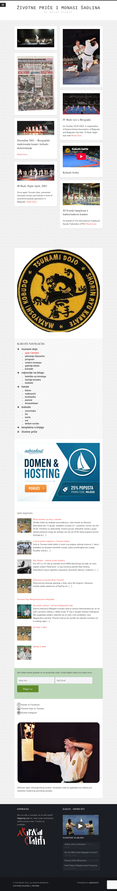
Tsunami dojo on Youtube (32, 708)
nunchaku (30, 411)
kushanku (30, 397)
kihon (28, 390)
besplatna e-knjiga (33, 427)
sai (26, 420)
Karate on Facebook (30, 705)
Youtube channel (21, 886)
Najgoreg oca (23, 818)
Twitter (35, 886)
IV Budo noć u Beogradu (77, 119)
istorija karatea (33, 379)
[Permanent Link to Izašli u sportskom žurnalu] (35, 111)
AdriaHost (93, 882)
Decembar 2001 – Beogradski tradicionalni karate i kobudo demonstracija (33, 144)
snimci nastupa (33, 362)
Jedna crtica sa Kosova (74, 844)
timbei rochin (32, 423)
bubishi (29, 383)
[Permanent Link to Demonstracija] (81, 83)
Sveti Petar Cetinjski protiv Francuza (80, 865)
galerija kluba (32, 366)
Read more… (77, 135)
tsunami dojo (30, 349)
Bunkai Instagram (29, 713)
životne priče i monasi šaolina (58, 8)
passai (28, 400)
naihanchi (30, 393)
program (29, 359)
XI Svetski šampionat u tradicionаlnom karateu (75, 212)
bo (26, 414)
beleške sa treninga (35, 376)
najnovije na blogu (33, 372)
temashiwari (31, 403)
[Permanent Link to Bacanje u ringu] (35, 46)
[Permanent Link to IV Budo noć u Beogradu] (81, 113)
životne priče (29, 431)
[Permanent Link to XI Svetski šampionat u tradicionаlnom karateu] (81, 203)
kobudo (26, 407)
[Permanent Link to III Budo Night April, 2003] (35, 179)
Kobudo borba (71, 172)
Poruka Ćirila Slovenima (75, 860)
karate (25, 386)
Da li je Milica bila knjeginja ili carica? (81, 852)
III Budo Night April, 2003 (32, 186)
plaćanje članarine (35, 356)
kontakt (29, 369)
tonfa (28, 417)
